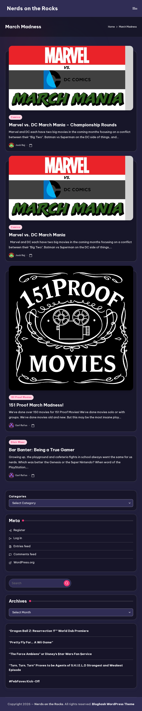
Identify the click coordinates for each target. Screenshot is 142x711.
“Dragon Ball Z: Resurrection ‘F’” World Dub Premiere (49, 631)
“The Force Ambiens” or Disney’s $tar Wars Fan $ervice (50, 654)
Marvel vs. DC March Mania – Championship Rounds (63, 124)
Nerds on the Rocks (32, 8)
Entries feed (22, 546)
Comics (15, 117)
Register (19, 530)
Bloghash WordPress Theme (113, 704)
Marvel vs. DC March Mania (37, 234)
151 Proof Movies (21, 397)
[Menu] (134, 8)
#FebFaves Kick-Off (24, 681)
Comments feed (25, 554)
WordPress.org (24, 562)
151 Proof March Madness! (36, 405)
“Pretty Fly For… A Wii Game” (31, 642)
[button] (67, 583)
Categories (17, 496)
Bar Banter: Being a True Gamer (41, 449)
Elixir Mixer (18, 442)
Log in (18, 538)
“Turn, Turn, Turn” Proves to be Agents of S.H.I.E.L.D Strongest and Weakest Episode (66, 667)
